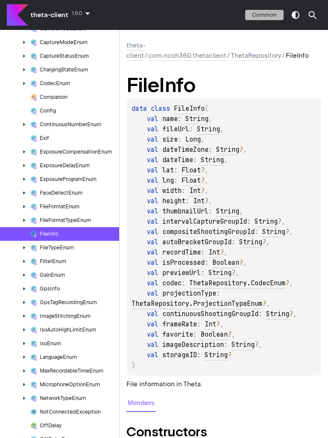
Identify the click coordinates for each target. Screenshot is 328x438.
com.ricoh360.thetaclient (187, 55)
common (264, 15)
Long (193, 139)
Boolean (225, 262)
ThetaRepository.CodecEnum (237, 283)
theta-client (49, 15)
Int (195, 190)
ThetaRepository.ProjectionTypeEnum (197, 303)
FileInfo (189, 108)
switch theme (295, 15)
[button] (312, 15)
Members (141, 402)
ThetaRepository (256, 55)
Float (191, 170)
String (196, 119)
